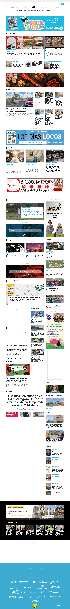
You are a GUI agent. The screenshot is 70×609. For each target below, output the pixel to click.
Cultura (35, 10)
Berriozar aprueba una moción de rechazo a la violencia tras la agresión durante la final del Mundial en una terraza (54, 169)
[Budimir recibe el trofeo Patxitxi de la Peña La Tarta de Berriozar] (48, 477)
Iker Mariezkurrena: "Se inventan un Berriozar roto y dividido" (34, 167)
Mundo (32, 10)
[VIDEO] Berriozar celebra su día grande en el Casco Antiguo (53, 49)
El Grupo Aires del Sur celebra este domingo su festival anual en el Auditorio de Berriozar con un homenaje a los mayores (34, 257)
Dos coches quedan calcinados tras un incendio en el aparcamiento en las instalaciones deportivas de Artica (54, 441)
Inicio (27, 566)
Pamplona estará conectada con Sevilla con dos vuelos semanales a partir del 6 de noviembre (17, 354)
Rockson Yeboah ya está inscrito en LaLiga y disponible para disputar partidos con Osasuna (25, 419)
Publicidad (41, 566)
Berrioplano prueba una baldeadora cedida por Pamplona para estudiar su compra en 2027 (37, 360)
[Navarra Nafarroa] (35, 600)
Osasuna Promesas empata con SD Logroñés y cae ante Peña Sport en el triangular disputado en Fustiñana (12, 419)
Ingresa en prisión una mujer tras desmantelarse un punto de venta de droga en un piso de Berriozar (24, 54)
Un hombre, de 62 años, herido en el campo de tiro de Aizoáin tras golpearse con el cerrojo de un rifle (37, 334)
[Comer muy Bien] (31, 596)
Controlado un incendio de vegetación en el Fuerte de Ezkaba (18, 65)
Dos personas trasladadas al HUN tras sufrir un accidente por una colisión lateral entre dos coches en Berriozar (49, 100)
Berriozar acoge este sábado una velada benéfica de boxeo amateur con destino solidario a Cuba (57, 453)
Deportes (52, 10)
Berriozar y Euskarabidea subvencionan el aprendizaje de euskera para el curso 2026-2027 (58, 103)
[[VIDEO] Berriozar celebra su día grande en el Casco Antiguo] (54, 42)
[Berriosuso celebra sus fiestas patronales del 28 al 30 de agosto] (37, 314)
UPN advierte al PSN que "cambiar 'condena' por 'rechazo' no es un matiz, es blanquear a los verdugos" (37, 63)
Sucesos (43, 10)
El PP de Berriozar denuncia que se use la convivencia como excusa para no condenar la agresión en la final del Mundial (15, 168)
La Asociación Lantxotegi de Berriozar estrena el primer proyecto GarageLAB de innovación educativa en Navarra (39, 102)
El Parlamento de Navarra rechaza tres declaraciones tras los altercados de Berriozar (59, 116)
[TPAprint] (48, 596)
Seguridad (35, 568)
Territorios (28, 10)
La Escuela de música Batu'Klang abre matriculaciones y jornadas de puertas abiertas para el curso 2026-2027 (40, 533)
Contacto (37, 566)
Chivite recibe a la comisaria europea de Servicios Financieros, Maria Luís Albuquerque (16, 341)
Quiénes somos (32, 566)
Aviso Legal (27, 568)
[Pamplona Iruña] (57, 596)
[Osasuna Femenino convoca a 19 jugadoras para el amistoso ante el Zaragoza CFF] (38, 414)
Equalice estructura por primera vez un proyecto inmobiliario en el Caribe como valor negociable (59, 533)
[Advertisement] (18, 317)
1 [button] (21, 219)
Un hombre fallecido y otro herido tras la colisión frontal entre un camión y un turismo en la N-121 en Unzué (17, 350)
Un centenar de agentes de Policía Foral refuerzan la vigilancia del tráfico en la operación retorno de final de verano (17, 337)
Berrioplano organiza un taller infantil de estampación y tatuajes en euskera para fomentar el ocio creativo (54, 255)
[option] (35, 7)
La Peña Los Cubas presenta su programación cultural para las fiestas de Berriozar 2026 (17, 380)
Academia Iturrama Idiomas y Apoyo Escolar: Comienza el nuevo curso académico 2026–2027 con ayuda (49, 533)
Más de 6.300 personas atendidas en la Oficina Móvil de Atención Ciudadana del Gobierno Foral (17, 346)
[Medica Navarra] (22, 596)
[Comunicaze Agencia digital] (35, 573)
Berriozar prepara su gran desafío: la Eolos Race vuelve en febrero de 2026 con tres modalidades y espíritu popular (57, 487)
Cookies (31, 568)
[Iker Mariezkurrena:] (35, 156)
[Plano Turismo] (39, 596)
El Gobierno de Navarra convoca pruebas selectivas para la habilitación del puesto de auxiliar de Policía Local (17, 358)
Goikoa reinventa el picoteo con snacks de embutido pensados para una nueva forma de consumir (30, 533)
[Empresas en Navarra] (13, 596)
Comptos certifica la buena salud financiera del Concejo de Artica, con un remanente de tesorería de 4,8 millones (54, 426)
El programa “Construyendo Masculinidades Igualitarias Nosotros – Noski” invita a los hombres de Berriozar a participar (54, 290)
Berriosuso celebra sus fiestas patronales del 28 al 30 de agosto (37, 321)
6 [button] (28, 219)
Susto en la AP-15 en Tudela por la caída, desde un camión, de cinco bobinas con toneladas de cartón (18, 110)
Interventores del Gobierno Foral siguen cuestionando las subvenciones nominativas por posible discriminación (17, 332)
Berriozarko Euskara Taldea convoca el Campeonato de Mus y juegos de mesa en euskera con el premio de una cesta (55, 274)
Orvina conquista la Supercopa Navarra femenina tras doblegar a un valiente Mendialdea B (58, 493)
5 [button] (27, 219)
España (17, 10)
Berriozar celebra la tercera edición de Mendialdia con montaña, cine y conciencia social (57, 470)
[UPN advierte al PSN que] (28, 64)
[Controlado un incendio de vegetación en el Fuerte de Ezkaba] (9, 64)
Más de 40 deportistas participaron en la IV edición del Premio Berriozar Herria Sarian (57, 462)
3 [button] (24, 219)
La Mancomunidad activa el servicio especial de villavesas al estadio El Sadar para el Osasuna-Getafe (24, 299)
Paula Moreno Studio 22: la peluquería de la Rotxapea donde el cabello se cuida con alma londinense (20, 533)
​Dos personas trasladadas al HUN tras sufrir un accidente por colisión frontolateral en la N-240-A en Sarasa (37, 346)
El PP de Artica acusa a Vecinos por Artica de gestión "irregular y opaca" (54, 395)
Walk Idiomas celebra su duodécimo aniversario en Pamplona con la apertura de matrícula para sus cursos (10, 533)
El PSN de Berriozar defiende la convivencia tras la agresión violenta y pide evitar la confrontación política (39, 121)
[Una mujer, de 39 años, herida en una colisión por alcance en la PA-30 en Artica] (55, 402)
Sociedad (20, 10)
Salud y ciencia (47, 10)
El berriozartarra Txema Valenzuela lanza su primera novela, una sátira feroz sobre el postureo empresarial (15, 257)
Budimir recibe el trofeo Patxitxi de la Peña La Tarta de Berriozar (57, 479)
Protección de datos (41, 568)
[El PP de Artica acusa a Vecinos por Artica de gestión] (55, 389)
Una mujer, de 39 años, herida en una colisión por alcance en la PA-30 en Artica (54, 411)
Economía (39, 10)
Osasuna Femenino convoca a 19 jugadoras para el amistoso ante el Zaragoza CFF (38, 419)
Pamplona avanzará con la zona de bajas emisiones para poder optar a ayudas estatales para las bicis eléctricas (54, 305)
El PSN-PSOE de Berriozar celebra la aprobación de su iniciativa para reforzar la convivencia (55, 66)
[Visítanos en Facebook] (6, 3)
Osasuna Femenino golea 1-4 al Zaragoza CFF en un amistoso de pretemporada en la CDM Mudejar (25, 401)
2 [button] (23, 219)
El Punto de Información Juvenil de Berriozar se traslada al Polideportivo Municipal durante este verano (49, 121)
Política (24, 10)
